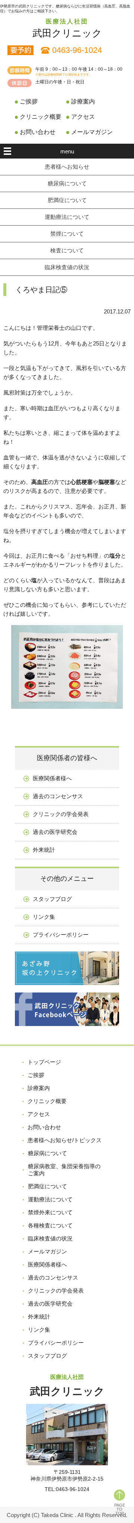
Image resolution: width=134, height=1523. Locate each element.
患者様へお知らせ (67, 166)
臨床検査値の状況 (67, 267)
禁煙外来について (50, 1212)
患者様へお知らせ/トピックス (65, 1140)
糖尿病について (67, 183)
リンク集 (44, 917)
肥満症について (67, 200)
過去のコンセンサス (58, 796)
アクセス (83, 117)
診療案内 (83, 101)
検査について (67, 250)
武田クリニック (67, 33)
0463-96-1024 (77, 50)
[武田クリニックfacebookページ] (67, 1031)
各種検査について (50, 1225)
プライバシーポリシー (61, 934)
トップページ (44, 1062)
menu (67, 151)
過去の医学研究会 (55, 832)
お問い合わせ (37, 132)
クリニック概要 (40, 117)
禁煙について (67, 233)
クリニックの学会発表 (61, 814)
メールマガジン (92, 132)
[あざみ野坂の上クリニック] (67, 990)
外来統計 (44, 850)
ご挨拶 (29, 101)
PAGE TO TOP (119, 1509)
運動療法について (67, 217)
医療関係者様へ (52, 778)
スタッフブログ (52, 899)
